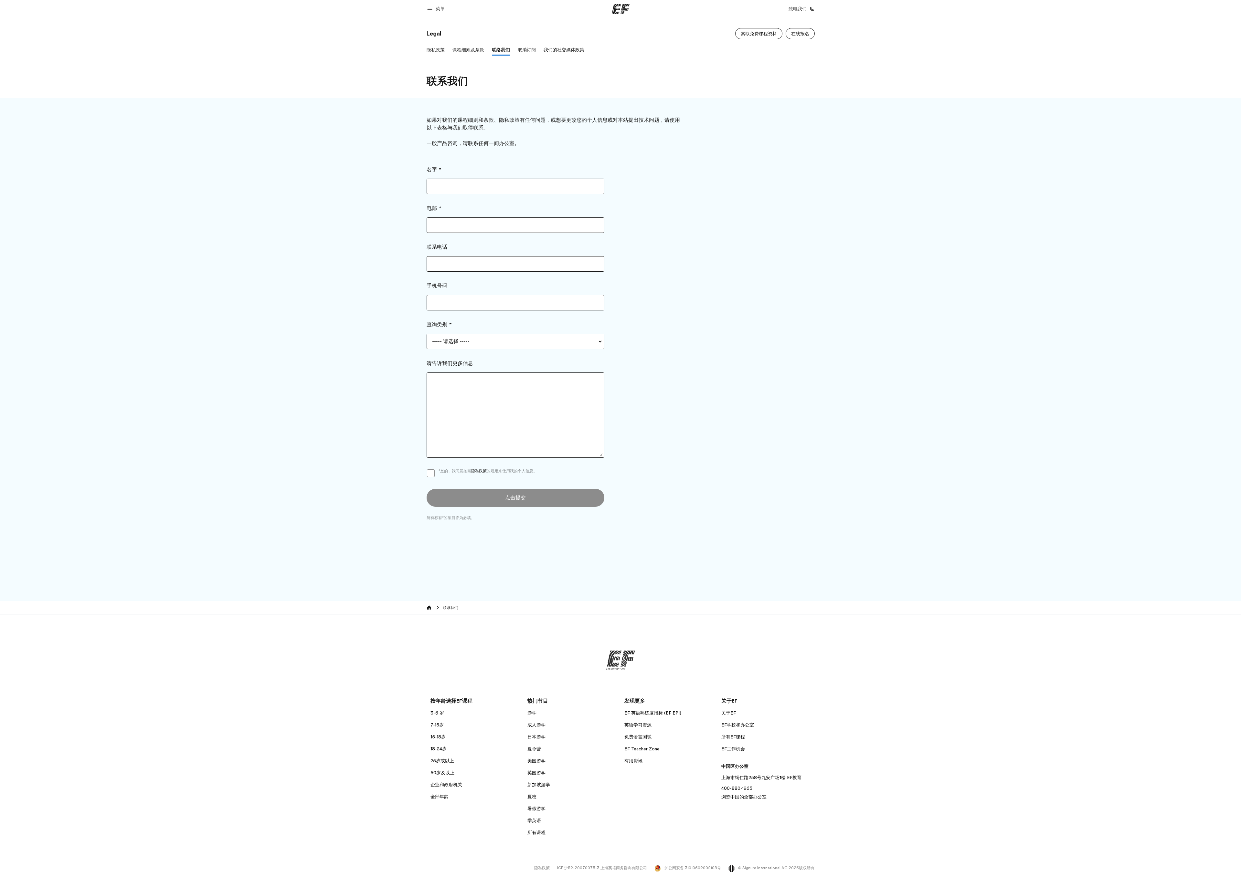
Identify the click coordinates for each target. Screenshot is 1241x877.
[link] (434, 33)
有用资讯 (633, 760)
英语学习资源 (638, 724)
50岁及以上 (442, 772)
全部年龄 (439, 796)
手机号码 (437, 286)
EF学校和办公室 (737, 724)
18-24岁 (438, 748)
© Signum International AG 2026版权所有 (775, 868)
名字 (432, 169)
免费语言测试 (638, 736)
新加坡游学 (538, 784)
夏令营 (534, 748)
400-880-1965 (736, 788)
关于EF (728, 712)
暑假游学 (536, 808)
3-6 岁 (437, 712)
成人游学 (536, 724)
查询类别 (437, 325)
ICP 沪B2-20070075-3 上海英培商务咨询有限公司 (602, 868)
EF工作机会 (733, 748)
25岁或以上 (442, 760)
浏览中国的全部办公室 (744, 796)
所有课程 (536, 832)
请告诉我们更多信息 (450, 363)
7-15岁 (437, 724)
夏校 (531, 796)
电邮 (432, 208)
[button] (437, 9)
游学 (531, 712)
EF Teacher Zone (642, 748)
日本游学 (536, 736)
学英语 (534, 820)
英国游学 (536, 772)
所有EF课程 (733, 736)
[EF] (621, 9)
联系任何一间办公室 (491, 143)
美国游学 (536, 760)
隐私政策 (479, 471)
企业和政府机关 (446, 784)
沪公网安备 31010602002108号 (692, 868)
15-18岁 (438, 736)
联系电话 (437, 247)
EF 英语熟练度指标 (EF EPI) (652, 712)
